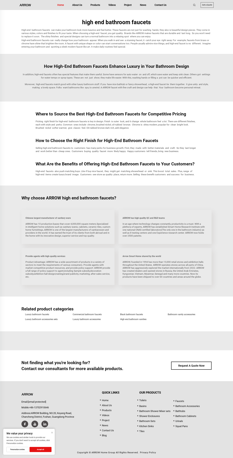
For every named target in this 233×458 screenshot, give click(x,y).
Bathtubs (180, 411)
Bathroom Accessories (187, 406)
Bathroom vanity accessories (181, 314)
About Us (77, 5)
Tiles (141, 431)
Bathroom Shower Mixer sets (154, 411)
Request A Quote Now (191, 365)
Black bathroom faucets (131, 314)
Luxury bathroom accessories (87, 319)
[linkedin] (44, 424)
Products (95, 5)
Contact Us (160, 5)
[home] (25, 5)
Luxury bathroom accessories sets (41, 319)
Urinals (179, 421)
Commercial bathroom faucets (87, 314)
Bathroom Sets (147, 421)
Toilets (142, 400)
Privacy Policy (148, 452)
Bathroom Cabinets (185, 416)
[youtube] (34, 424)
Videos (112, 5)
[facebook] (24, 424)
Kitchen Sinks (146, 426)
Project (128, 5)
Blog (104, 435)
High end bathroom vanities (133, 319)
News (143, 5)
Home (60, 5)
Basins (142, 406)
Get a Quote (207, 5)
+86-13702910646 (39, 407)
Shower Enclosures (149, 416)
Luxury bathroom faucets (37, 314)
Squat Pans (181, 426)
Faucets (179, 401)
